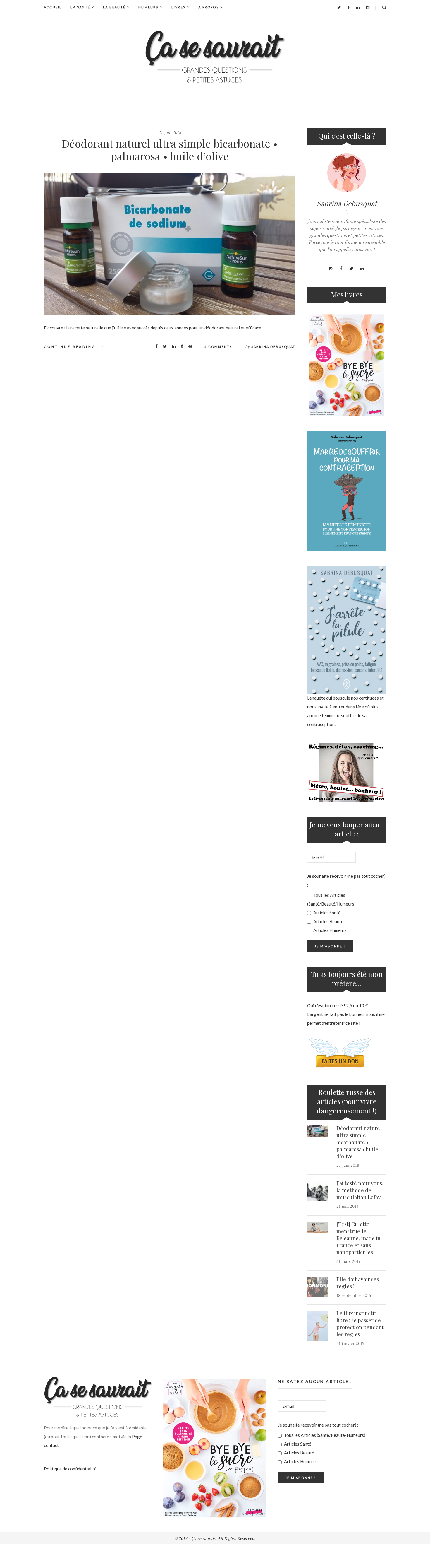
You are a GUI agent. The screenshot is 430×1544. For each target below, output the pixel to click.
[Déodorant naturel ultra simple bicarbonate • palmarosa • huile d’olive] (169, 244)
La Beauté (114, 7)
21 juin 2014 (347, 1206)
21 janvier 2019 (350, 1343)
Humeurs (148, 7)
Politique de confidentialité (70, 1468)
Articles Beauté (327, 921)
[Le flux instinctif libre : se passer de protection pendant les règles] (317, 1326)
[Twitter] (339, 7)
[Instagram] (367, 7)
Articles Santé (326, 912)
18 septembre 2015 (353, 1295)
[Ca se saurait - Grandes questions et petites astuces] (215, 57)
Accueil (53, 7)
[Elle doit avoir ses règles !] (317, 1287)
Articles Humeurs (329, 930)
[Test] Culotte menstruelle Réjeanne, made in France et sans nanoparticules (358, 1238)
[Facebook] (349, 7)
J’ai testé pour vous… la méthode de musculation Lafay (361, 1190)
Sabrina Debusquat (273, 347)
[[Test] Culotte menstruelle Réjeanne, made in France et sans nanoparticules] (317, 1227)
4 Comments (218, 347)
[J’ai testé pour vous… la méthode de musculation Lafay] (317, 1191)
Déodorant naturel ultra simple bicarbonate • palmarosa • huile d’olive (170, 149)
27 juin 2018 (169, 132)
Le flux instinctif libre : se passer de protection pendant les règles (360, 1324)
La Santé (80, 7)
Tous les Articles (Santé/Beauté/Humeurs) (331, 899)
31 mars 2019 (348, 1261)
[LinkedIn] (358, 7)
